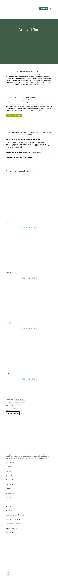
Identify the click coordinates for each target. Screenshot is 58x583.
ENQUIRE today (14, 115)
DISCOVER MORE (29, 227)
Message (8, 410)
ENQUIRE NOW (12, 413)
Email (7, 396)
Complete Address (10, 402)
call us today (11, 434)
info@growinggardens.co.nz (15, 556)
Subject (7, 405)
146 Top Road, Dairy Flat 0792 (15, 567)
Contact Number (10, 399)
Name (7, 394)
